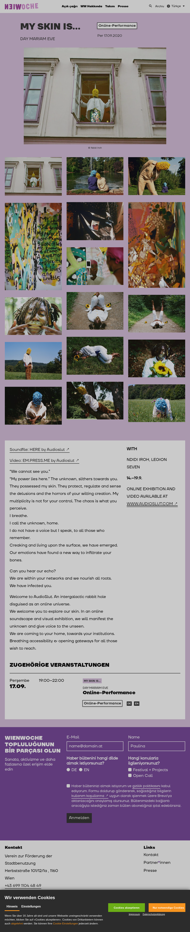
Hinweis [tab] (12, 906)
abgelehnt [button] (17, 923)
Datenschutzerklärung (154, 914)
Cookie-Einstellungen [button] (65, 923)
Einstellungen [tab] (31, 906)
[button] (126, 907)
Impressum (134, 914)
